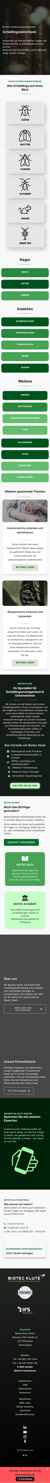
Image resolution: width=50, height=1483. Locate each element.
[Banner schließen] (48, 1469)
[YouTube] (25, 1432)
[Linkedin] (25, 1427)
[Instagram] (25, 1437)
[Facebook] (25, 1441)
